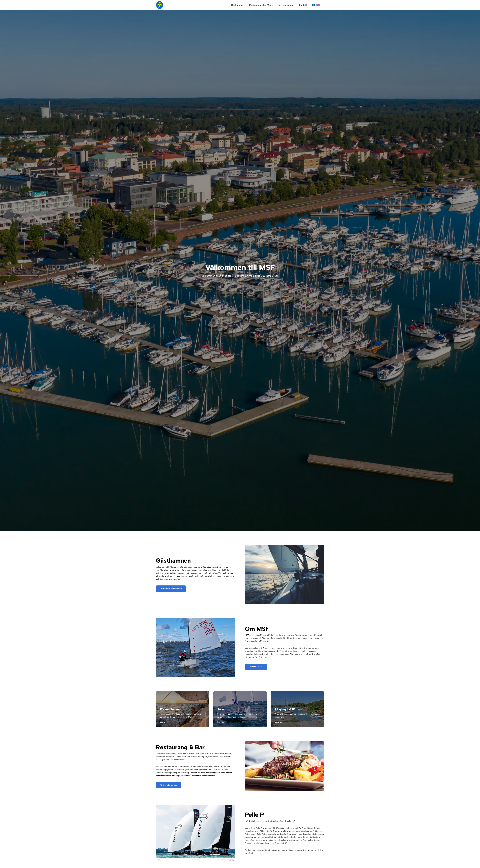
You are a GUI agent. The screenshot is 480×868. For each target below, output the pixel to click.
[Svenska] (313, 4)
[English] (318, 4)
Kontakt (303, 5)
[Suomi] (322, 4)
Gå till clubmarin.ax (168, 785)
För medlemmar (286, 5)
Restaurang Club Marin (261, 5)
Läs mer (163, 722)
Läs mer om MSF (256, 667)
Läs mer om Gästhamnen (171, 588)
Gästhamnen (237, 5)
